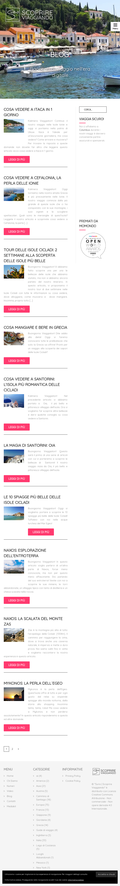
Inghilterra (41, 835)
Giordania (41, 819)
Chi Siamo (12, 780)
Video (10, 791)
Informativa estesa (76, 880)
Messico (40, 862)
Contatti (11, 801)
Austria (40, 791)
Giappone (41, 814)
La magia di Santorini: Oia (29, 445)
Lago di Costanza (45, 845)
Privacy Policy (72, 775)
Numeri (11, 785)
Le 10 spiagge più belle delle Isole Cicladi (32, 499)
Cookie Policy (72, 780)
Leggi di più (16, 159)
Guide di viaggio (45, 830)
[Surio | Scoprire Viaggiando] (104, 773)
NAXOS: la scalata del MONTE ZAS (33, 621)
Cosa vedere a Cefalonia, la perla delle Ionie (32, 180)
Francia (40, 809)
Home (10, 775)
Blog (9, 796)
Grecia (39, 825)
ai (37, 775)
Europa (40, 804)
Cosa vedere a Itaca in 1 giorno (28, 112)
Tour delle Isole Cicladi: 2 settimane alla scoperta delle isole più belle (30, 255)
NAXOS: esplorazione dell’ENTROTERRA (25, 553)
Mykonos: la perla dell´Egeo (33, 683)
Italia (38, 840)
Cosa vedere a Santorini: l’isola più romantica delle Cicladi (32, 384)
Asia (38, 785)
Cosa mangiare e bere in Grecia (35, 327)
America (40, 780)
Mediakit (11, 806)
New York (41, 867)
